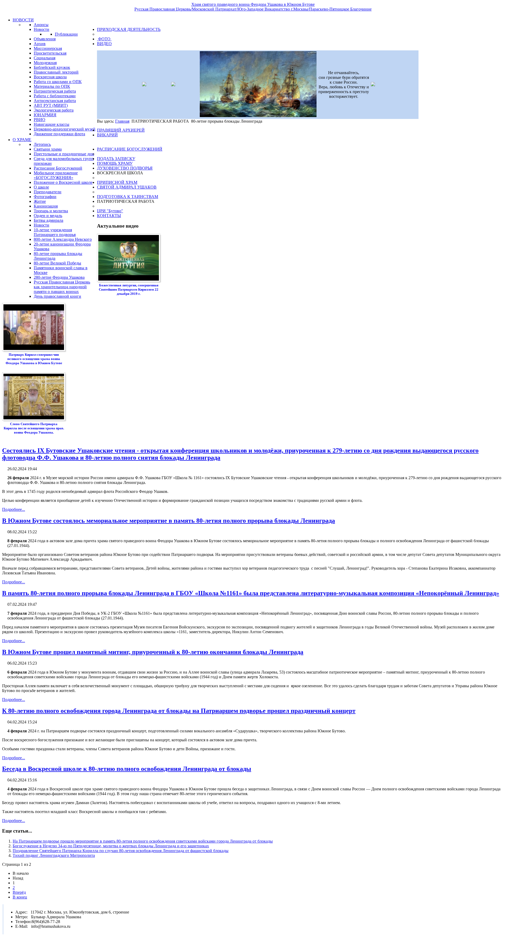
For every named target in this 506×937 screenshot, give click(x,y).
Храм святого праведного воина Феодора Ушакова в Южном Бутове (253, 4)
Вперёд (19, 892)
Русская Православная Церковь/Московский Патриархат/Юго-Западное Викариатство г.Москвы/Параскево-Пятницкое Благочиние (253, 9)
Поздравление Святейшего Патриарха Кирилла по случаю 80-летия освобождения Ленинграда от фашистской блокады (120, 850)
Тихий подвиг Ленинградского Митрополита (54, 855)
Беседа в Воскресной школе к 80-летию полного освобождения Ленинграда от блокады (126, 768)
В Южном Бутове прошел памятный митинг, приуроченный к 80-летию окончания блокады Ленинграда (152, 651)
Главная (122, 121)
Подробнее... (13, 509)
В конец (20, 897)
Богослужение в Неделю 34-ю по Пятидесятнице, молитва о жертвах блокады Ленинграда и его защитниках (111, 846)
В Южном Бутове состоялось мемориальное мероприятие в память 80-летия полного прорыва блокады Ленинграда (168, 520)
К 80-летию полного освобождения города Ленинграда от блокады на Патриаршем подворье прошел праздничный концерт (179, 710)
